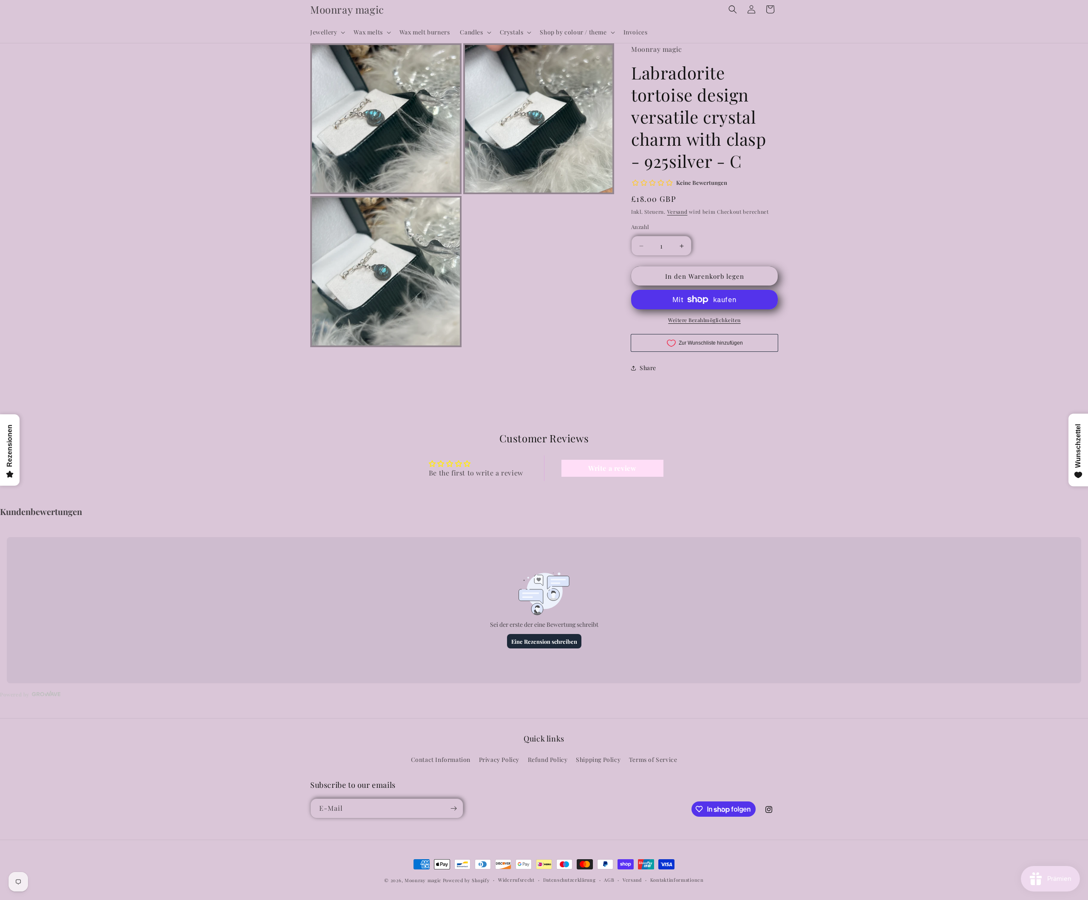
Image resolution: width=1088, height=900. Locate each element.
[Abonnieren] (453, 808)
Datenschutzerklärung (569, 880)
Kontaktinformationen (677, 880)
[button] (326, 32)
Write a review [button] (612, 468)
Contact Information (440, 760)
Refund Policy (548, 760)
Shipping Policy (598, 760)
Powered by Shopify (466, 880)
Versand (677, 211)
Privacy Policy (499, 760)
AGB (609, 880)
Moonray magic (423, 880)
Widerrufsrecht (516, 880)
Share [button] (648, 368)
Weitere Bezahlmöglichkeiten (704, 320)
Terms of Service (653, 760)
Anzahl (640, 226)
